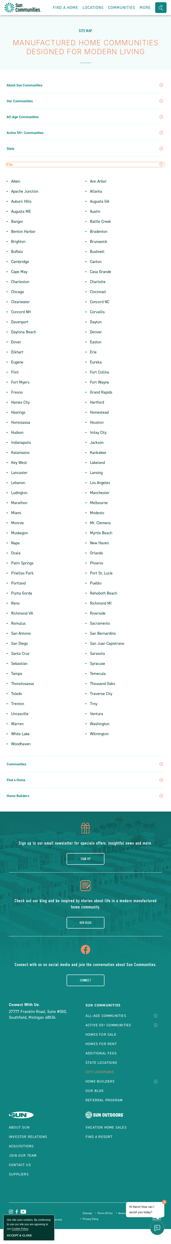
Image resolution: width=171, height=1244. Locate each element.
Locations (93, 7)
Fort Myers (20, 382)
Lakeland (97, 462)
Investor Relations (28, 1136)
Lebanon (18, 482)
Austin (95, 211)
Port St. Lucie (101, 573)
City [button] (10, 164)
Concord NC (99, 302)
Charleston (20, 281)
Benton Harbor (23, 231)
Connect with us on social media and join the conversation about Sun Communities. (86, 964)
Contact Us (20, 1165)
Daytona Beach (23, 332)
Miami (16, 513)
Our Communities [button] (20, 101)
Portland (18, 583)
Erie (93, 352)
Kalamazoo (20, 452)
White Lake (20, 734)
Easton (95, 342)
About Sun (19, 1127)
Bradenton (98, 231)
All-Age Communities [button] (23, 117)
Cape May (19, 271)
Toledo (16, 693)
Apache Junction (24, 191)
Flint (15, 372)
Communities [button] (121, 7)
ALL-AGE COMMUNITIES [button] (106, 1015)
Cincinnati (98, 291)
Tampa (16, 673)
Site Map (85, 31)
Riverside (98, 613)
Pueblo (96, 583)
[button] (161, 7)
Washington (99, 723)
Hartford (97, 402)
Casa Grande (100, 271)
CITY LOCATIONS (100, 1072)
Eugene (17, 362)
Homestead (99, 412)
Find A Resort (99, 1136)
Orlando (96, 553)
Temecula (98, 673)
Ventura (96, 713)
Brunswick (98, 241)
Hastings (18, 412)
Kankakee (98, 452)
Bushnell (97, 251)
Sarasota (97, 653)
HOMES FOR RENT (101, 1044)
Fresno (17, 392)
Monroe (17, 523)
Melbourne (99, 502)
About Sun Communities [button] (24, 85)
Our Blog (85, 923)
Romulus (18, 623)
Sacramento (100, 623)
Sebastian (19, 663)
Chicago (17, 291)
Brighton (18, 241)
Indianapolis (21, 442)
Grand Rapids (101, 392)
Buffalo (17, 251)
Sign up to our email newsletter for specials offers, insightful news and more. (85, 843)
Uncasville (19, 713)
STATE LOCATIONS (101, 1062)
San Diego (19, 643)
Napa (15, 543)
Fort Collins (99, 372)
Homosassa (20, 422)
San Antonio (21, 633)
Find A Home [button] (65, 7)
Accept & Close (19, 1235)
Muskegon (19, 533)
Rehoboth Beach (103, 593)
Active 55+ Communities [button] (25, 133)
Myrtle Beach (101, 533)
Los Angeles (100, 482)
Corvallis (97, 312)
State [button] (10, 148)
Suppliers (19, 1174)
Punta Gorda (21, 593)
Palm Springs (22, 563)
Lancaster (19, 472)
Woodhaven (21, 744)
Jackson (97, 442)
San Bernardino (103, 633)
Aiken (15, 181)
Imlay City (98, 432)
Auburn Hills (21, 201)
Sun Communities (103, 1005)
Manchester (100, 492)
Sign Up (85, 859)
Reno (15, 603)
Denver (96, 332)
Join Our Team (23, 1155)
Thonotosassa (22, 683)
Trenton (17, 703)
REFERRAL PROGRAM (104, 1100)
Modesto (97, 513)
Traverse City (101, 693)
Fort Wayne (99, 382)
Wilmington (99, 734)
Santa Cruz (20, 653)
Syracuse (97, 663)
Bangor (17, 221)
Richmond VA (22, 613)
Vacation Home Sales (106, 1127)
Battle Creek (100, 221)
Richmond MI (101, 603)
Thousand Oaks (102, 683)
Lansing (96, 472)
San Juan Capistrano (107, 643)
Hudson (17, 432)
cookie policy (20, 1228)
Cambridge (20, 261)
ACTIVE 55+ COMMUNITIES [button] (108, 1025)
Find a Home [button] (16, 780)
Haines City (20, 402)
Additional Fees (101, 1053)
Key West (19, 462)
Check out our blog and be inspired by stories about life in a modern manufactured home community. (85, 904)
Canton (96, 261)
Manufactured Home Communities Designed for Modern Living (85, 47)
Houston (97, 422)
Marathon (19, 502)
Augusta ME (21, 211)
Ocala (15, 553)
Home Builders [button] (18, 796)
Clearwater (20, 302)
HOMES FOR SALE (101, 1034)
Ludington (19, 492)
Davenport (19, 322)
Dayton (96, 322)
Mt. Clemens (100, 523)
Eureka (96, 362)
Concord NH (21, 312)
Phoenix (96, 563)
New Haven (99, 543)
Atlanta (96, 191)
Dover (16, 342)
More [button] (145, 7)
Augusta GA (99, 201)
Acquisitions (21, 1146)
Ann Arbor (98, 181)
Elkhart (17, 352)
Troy (93, 703)
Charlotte (98, 281)
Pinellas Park (22, 573)
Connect (85, 980)
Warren (17, 723)
